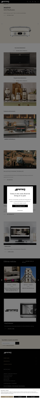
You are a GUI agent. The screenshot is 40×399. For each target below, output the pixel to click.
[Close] (31, 187)
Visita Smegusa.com (20, 205)
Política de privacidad (36, 389)
